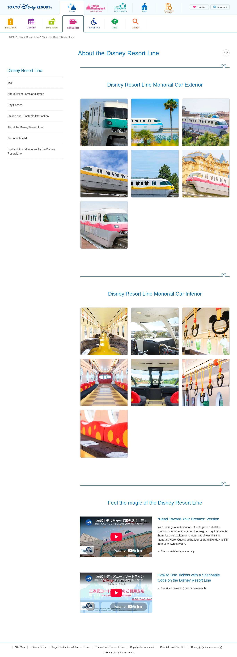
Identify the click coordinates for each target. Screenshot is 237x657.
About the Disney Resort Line (25, 127)
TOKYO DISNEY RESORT (29, 7)
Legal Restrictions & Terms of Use (70, 647)
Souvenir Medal (17, 138)
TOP (10, 82)
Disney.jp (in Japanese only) (206, 647)
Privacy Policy (38, 647)
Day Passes (14, 105)
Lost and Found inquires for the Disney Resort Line (31, 151)
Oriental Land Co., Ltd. (172, 647)
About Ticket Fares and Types (25, 93)
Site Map (20, 647)
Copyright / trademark (142, 647)
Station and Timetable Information (28, 116)
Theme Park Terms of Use (109, 647)
